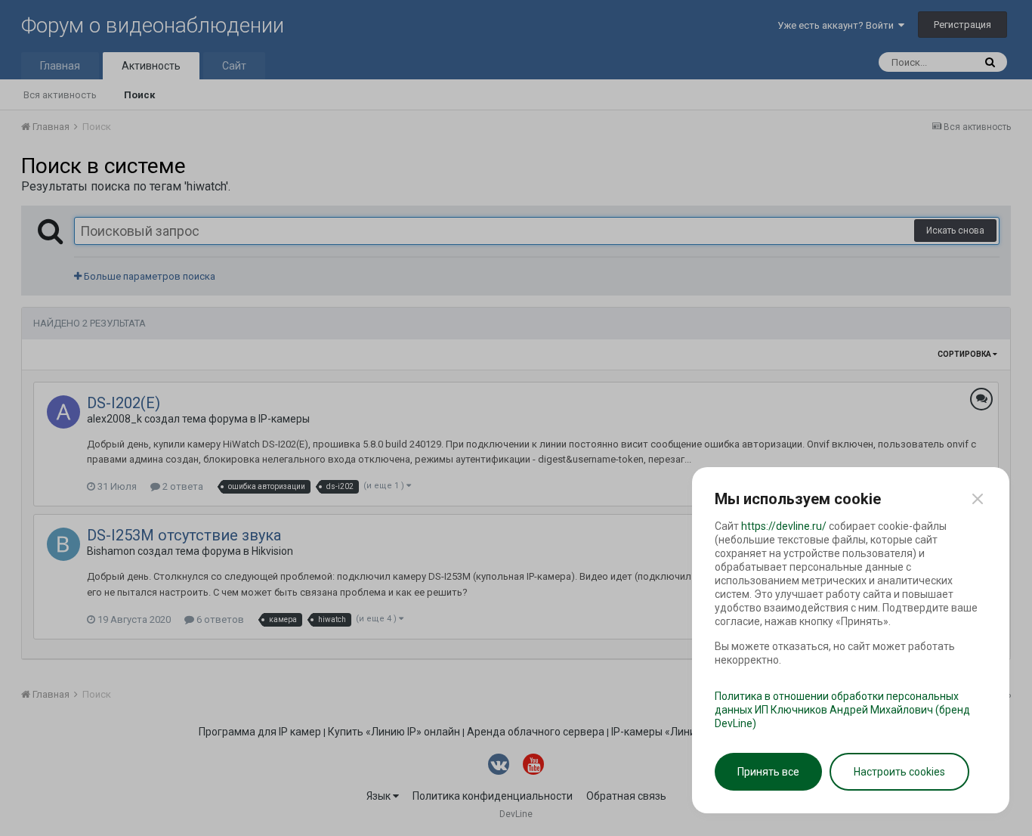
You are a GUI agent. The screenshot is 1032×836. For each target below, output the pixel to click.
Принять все (768, 772)
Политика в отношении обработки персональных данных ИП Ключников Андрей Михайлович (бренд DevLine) (842, 709)
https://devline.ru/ (784, 526)
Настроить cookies (899, 772)
